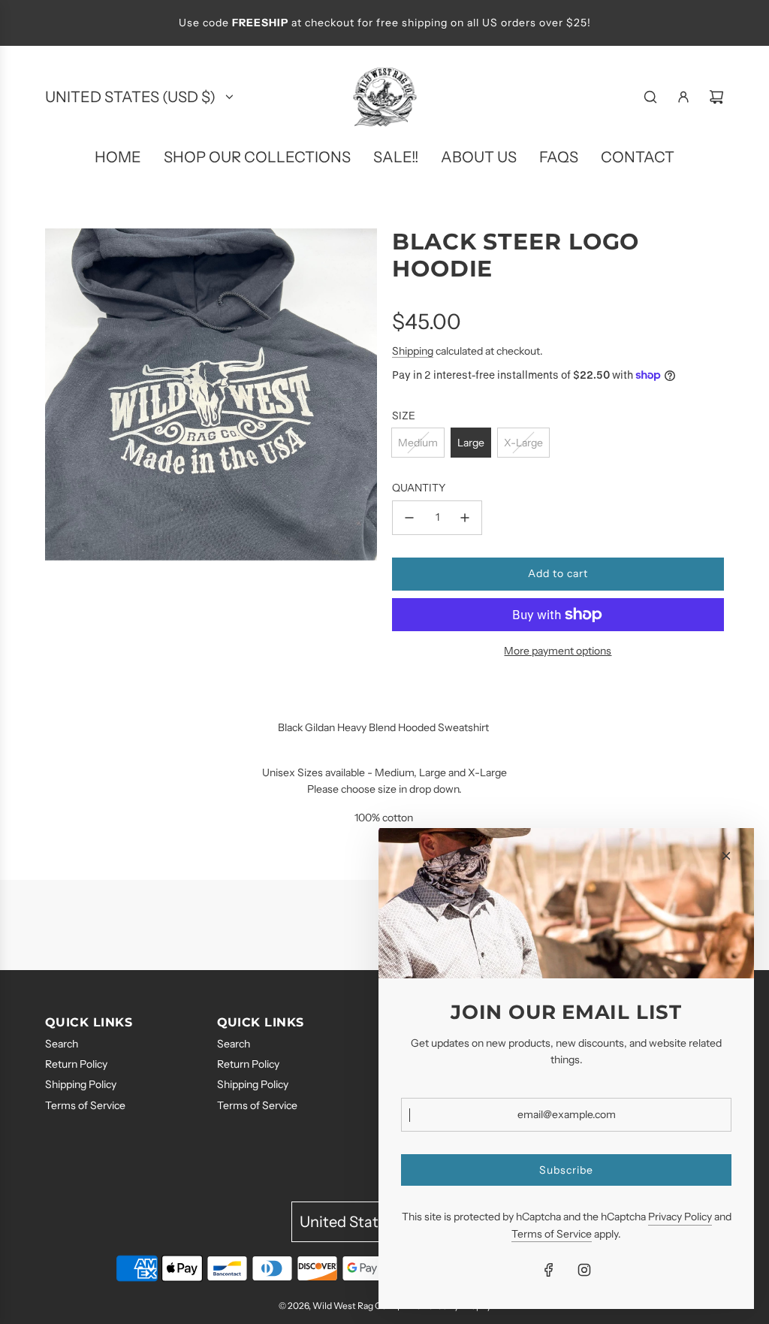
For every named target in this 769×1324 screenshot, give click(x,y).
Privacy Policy (680, 1216)
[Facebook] (548, 1269)
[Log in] (683, 96)
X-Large (523, 442)
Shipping (412, 351)
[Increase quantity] (464, 517)
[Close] (726, 855)
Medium (418, 442)
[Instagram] (584, 1269)
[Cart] (716, 96)
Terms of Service (551, 1234)
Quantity (418, 487)
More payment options (557, 650)
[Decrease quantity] (409, 517)
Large (470, 442)
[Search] (650, 96)
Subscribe (566, 1170)
